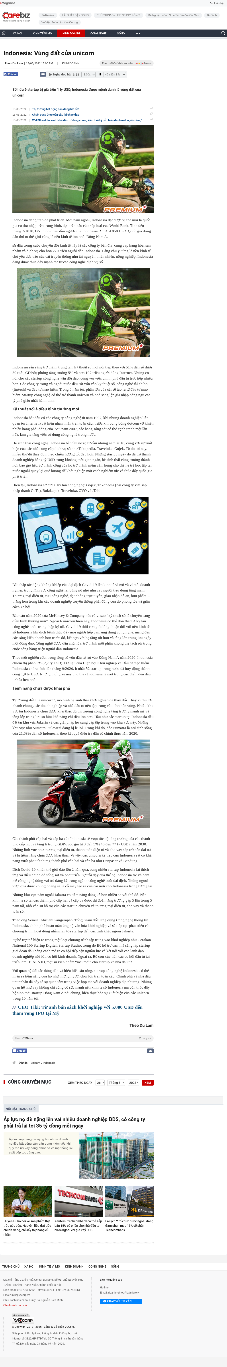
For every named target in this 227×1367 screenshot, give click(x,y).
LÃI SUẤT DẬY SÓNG (75, 15)
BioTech (212, 15)
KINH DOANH (71, 33)
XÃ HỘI (17, 33)
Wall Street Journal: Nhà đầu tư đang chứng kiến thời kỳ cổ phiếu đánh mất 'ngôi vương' (87, 120)
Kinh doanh (70, 63)
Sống (115, 1266)
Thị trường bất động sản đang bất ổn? (55, 109)
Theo (83, 1038)
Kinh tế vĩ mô (49, 1266)
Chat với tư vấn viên (119, 1302)
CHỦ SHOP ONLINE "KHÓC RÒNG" (118, 15)
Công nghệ (97, 1266)
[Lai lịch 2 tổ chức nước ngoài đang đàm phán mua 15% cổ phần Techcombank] (129, 1201)
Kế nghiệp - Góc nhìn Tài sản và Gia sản (173, 15)
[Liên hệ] (43, 74)
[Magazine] (7, 3)
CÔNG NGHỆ (98, 33)
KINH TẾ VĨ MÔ (42, 33)
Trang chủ (11, 1266)
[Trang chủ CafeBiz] (4, 33)
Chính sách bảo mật (15, 1305)
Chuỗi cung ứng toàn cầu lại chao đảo (55, 114)
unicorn (36, 1062)
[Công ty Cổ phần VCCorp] (23, 1319)
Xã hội (29, 1266)
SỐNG (121, 33)
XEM (148, 1082)
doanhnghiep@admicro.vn (124, 1292)
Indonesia (49, 1062)
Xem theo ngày (80, 1082)
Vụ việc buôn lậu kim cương (59, 22)
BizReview (47, 15)
